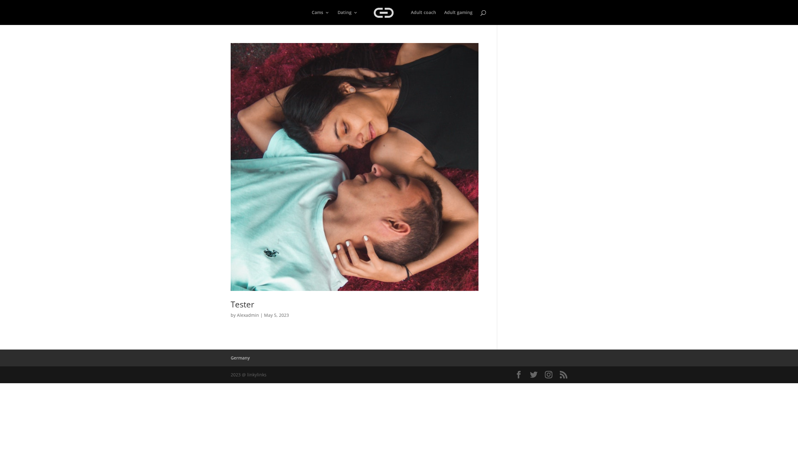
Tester (242, 304)
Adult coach (423, 12)
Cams (317, 12)
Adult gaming (458, 12)
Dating (345, 12)
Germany (240, 358)
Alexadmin (248, 315)
